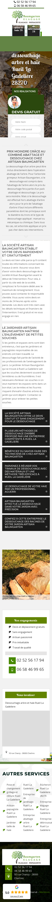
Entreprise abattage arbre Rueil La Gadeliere (27, 823)
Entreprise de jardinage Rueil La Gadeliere (27, 802)
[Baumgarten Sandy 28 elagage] (26, 16)
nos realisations (25, 91)
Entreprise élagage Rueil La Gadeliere (44, 807)
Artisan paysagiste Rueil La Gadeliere (11, 811)
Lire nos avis (16, 896)
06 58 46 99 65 (26, 6)
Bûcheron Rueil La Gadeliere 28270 (44, 790)
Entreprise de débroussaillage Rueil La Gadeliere (44, 824)
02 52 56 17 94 (26, 2)
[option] (18, 27)
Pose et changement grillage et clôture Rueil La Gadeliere (11, 792)
